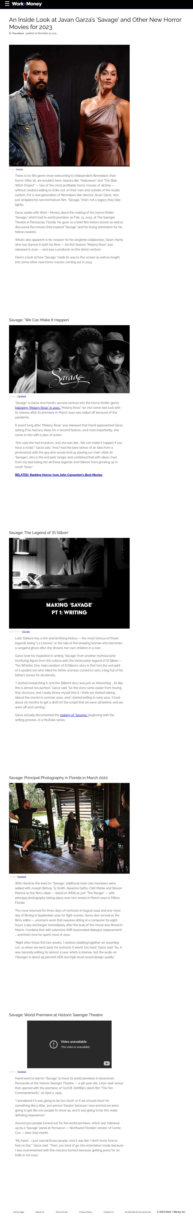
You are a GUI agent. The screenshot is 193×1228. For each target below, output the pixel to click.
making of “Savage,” (74, 715)
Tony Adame (18, 33)
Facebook (19, 169)
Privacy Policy (85, 1212)
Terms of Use (62, 1212)
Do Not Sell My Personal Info (138, 1212)
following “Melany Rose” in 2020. (38, 408)
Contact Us (109, 1212)
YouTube (26, 632)
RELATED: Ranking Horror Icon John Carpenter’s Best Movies (58, 475)
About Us (40, 1212)
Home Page (18, 1212)
